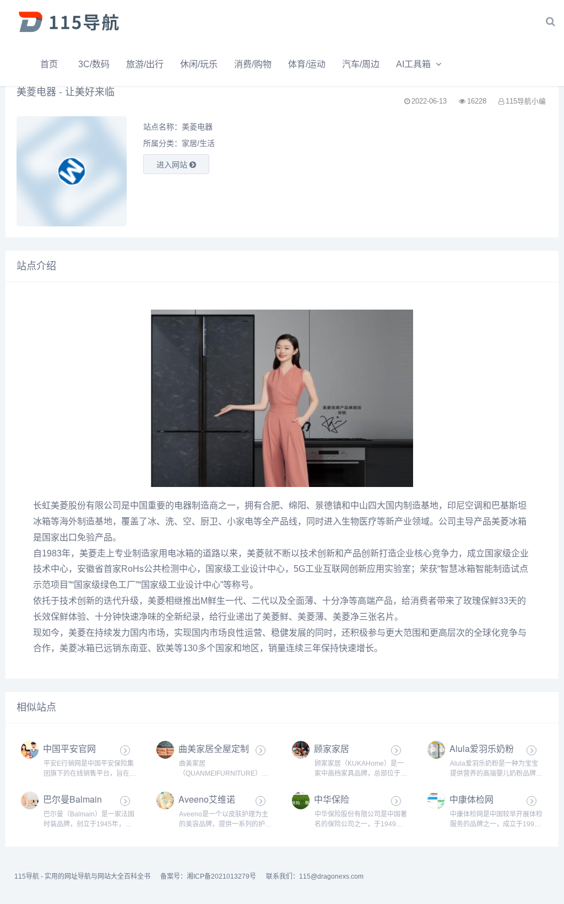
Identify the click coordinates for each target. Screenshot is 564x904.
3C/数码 (94, 64)
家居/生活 (198, 143)
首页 (49, 64)
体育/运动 (307, 64)
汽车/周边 (360, 64)
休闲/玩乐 (199, 64)
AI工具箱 (413, 64)
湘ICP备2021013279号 (221, 876)
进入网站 (172, 164)
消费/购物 (253, 64)
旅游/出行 (145, 64)
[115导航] (68, 21)
